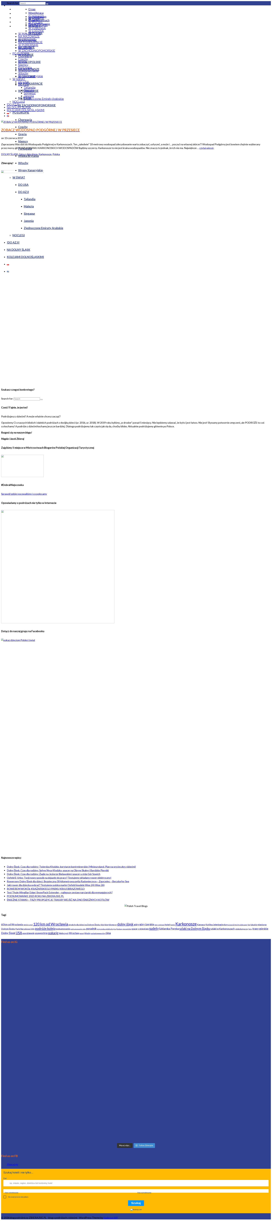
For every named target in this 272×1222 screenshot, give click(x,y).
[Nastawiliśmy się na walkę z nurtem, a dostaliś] (45, 1093)
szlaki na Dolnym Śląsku (194, 928)
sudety (154, 928)
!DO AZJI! (13, 104)
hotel (167, 924)
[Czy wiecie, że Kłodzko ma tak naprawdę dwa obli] (226, 968)
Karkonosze (45, 154)
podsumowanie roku (78, 929)
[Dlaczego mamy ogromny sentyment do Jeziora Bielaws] (226, 1111)
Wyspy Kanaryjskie (30, 76)
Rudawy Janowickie (123, 929)
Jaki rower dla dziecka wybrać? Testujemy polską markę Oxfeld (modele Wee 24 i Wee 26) (56, 885)
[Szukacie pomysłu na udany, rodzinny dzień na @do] (136, 1106)
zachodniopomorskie (98, 933)
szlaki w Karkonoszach (223, 928)
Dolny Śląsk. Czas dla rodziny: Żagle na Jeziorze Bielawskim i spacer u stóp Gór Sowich (53, 874)
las (249, 925)
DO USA (23, 82)
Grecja (22, 62)
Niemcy (23, 65)
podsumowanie (63, 929)
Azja (102, 925)
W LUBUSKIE (37, 28)
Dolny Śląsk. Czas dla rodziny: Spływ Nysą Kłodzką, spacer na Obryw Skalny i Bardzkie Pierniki (58, 870)
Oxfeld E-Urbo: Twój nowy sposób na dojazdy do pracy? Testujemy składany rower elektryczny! (59, 877)
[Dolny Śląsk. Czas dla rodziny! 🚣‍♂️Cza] (226, 1034)
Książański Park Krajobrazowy (237, 925)
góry (136, 924)
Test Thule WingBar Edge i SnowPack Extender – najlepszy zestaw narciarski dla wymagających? (59, 892)
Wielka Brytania (28, 70)
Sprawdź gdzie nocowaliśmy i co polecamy (24, 493)
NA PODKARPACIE (30, 42)
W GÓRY (34, 19)
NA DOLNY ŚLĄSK (19, 107)
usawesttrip (41, 933)
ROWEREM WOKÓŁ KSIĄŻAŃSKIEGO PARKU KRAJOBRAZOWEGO (46, 888)
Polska (56, 154)
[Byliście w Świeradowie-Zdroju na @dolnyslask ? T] (45, 981)
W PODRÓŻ (36, 16)
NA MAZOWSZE (29, 36)
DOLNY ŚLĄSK (38, 25)
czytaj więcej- (206, 148)
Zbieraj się (12, 1164)
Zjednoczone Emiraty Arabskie (44, 99)
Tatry (250, 929)
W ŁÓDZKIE (36, 31)
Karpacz (201, 924)
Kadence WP (110, 1217)
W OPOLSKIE (27, 39)
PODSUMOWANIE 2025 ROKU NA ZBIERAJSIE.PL (35, 896)
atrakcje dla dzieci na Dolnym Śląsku (84, 924)
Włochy (23, 73)
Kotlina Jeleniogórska (216, 924)
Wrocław (74, 933)
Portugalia (25, 67)
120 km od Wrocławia (50, 924)
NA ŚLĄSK (25, 48)
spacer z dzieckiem (140, 929)
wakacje (53, 933)
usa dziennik (28, 933)
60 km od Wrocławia (12, 924)
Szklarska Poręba (169, 928)
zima (108, 933)
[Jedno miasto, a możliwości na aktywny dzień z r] (136, 983)
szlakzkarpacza (241, 929)
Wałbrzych (63, 933)
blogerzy (113, 924)
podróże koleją (45, 928)
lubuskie (254, 925)
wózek (81, 933)
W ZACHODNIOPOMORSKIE (36, 50)
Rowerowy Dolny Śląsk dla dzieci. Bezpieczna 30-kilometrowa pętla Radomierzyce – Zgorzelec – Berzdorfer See (68, 881)
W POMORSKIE (28, 45)
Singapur (30, 93)
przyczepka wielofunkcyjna (106, 929)
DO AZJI (23, 84)
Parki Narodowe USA (24, 929)
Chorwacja (25, 56)
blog (107, 924)
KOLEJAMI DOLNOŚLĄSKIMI (25, 110)
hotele (172, 925)
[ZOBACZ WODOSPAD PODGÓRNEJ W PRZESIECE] (31, 121)
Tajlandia (29, 87)
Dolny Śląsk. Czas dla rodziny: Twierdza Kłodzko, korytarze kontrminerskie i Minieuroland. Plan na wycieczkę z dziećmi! (71, 866)
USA (19, 933)
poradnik (91, 928)
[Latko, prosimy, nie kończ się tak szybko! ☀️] (136, 1031)
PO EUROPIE (20, 53)
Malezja (29, 90)
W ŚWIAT (18, 79)
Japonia (29, 96)
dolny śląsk (125, 924)
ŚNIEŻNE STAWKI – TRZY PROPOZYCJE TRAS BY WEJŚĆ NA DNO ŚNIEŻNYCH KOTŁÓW (58, 899)
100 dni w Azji (28, 925)
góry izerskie (146, 924)
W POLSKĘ (35, 22)
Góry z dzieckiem (28, 154)
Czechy (23, 59)
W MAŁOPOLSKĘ (29, 33)
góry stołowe (159, 925)
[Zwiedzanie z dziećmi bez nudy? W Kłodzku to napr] (45, 1049)
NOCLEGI (18, 101)
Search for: (13, 3)
